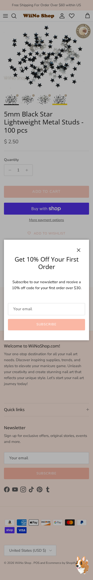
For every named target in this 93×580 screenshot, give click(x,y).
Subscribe (46, 324)
